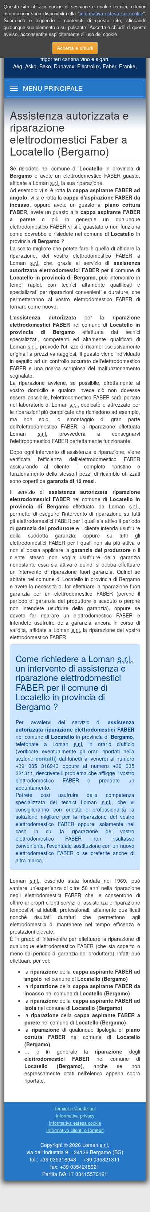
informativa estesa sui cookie (111, 13)
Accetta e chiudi (75, 48)
